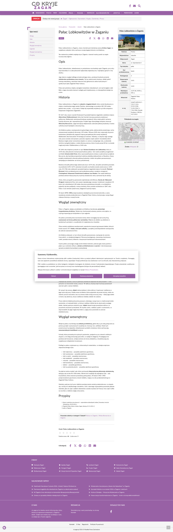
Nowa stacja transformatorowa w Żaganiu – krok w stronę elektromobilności (115, 495)
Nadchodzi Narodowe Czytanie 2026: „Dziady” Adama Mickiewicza (55, 486)
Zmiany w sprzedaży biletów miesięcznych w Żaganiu (50, 495)
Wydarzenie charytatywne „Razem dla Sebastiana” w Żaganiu (110, 486)
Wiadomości (40, 13)
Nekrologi (90, 13)
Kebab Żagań (120, 471)
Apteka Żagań (65, 465)
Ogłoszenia (63, 13)
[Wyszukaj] (139, 5)
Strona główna (63, 27)
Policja (48, 13)
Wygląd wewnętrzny (36, 52)
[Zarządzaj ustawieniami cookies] (4, 527)
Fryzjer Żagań (93, 468)
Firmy (55, 13)
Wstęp (32, 36)
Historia (32, 42)
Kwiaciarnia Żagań (122, 465)
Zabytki (79, 27)
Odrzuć (53, 276)
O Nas (78, 524)
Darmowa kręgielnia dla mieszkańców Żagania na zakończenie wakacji (56, 489)
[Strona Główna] (33, 13)
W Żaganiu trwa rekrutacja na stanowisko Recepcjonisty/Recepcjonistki (56, 492)
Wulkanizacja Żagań (40, 471)
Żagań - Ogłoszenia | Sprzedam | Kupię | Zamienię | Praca (83, 19)
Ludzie (136, 13)
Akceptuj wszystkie (119, 276)
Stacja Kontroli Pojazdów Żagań (71, 471)
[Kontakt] (134, 6)
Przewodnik (128, 13)
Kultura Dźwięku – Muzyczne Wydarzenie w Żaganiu (107, 492)
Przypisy (32, 55)
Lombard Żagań (93, 465)
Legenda (32, 49)
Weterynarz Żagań (39, 468)
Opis (31, 39)
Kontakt (73, 512)
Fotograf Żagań (66, 468)
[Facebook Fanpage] (129, 6)
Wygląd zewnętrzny (36, 45)
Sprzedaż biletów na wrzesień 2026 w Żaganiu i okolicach (109, 489)
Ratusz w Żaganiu (92, 415)
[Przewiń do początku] (168, 527)
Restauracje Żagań (94, 471)
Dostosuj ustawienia (86, 276)
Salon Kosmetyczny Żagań (124, 468)
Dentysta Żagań (39, 465)
